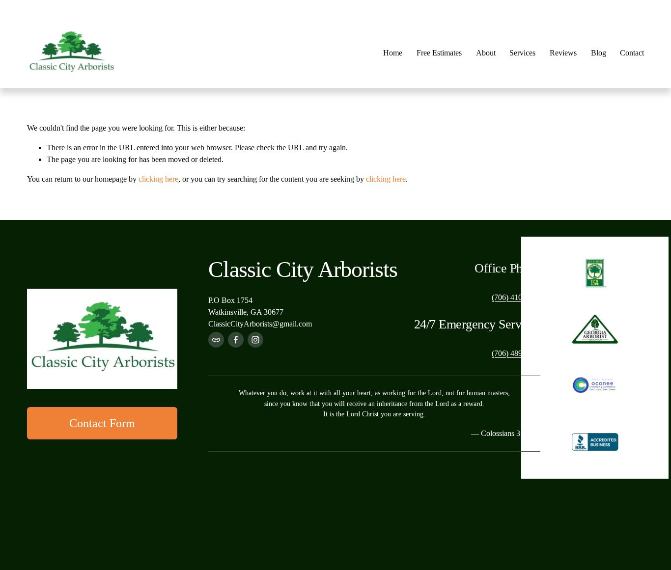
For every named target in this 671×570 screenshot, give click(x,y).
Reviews (563, 53)
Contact (632, 53)
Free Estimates (439, 53)
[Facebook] (236, 340)
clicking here (158, 179)
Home (392, 53)
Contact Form (102, 423)
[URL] (216, 340)
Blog (598, 53)
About (486, 53)
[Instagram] (255, 340)
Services (522, 53)
